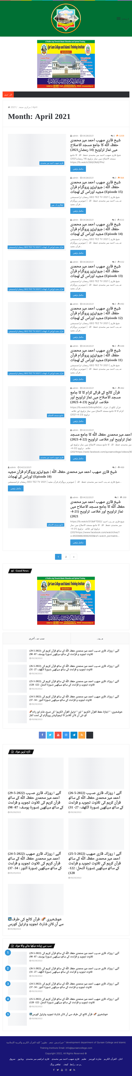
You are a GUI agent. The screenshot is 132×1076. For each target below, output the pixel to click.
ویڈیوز (21, 1058)
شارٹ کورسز (95, 1058)
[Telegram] (73, 735)
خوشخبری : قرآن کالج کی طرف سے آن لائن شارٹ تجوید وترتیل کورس (35, 922)
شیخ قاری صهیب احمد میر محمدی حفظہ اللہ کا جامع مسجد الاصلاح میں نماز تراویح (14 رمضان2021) (95, 145)
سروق (12, 1058)
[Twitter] (50, 735)
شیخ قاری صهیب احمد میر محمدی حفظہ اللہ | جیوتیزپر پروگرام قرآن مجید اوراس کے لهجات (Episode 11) (96, 355)
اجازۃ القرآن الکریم (113, 1058)
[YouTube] (58, 735)
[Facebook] (42, 735)
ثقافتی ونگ (55, 1064)
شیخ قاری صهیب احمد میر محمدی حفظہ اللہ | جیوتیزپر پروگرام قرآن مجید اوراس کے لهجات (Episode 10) (62, 474)
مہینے (100, 638)
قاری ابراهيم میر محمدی (37, 1058)
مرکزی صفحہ (20, 107)
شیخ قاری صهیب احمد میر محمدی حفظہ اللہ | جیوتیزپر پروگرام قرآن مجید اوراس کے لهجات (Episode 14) (96, 229)
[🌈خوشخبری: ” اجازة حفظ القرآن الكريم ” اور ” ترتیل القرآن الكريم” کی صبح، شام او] (17, 716)
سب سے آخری (37, 638)
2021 (13, 107)
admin (75, 135)
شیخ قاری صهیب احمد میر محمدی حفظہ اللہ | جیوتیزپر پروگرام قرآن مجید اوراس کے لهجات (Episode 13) (96, 271)
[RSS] (81, 735)
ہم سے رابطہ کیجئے (72, 1064)
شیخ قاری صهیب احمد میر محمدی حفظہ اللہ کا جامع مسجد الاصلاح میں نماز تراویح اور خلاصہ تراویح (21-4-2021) (97, 509)
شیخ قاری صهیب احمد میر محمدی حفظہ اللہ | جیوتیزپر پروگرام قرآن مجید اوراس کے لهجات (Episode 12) (96, 313)
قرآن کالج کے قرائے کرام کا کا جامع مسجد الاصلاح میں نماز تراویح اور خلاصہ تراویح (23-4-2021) (95, 397)
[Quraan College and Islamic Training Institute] (66, 18)
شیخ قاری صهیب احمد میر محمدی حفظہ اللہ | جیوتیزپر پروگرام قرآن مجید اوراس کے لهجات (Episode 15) (96, 187)
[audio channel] (89, 735)
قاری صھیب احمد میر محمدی (65, 1058)
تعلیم (84, 1058)
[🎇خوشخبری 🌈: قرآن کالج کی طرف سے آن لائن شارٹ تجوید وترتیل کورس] (36, 899)
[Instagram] (66, 735)
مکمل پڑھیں (78, 169)
